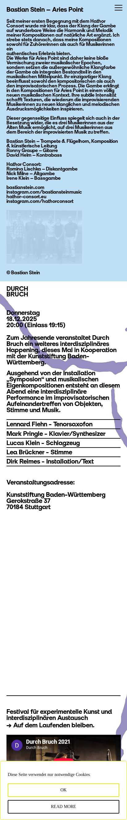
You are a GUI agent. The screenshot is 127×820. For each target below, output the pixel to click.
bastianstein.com (25, 187)
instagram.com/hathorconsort (39, 201)
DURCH (17, 291)
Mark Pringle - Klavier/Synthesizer (55, 433)
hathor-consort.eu (26, 196)
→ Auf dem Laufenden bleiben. (50, 725)
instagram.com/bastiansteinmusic (44, 192)
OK (63, 790)
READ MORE (63, 806)
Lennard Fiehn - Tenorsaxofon (49, 424)
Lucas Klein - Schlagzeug (43, 443)
